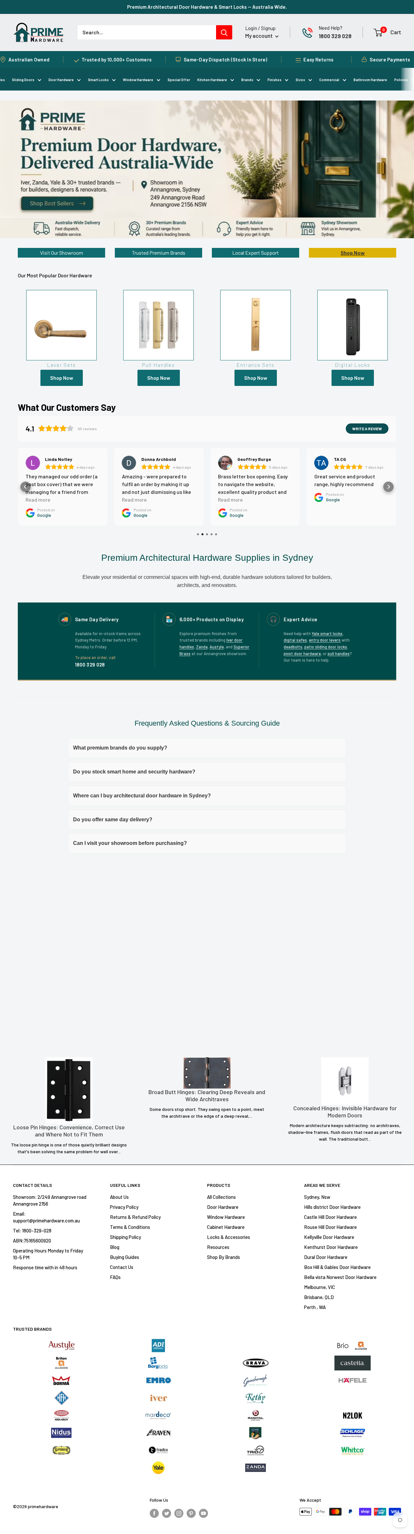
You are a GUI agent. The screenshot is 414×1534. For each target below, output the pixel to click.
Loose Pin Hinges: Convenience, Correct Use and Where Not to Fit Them (69, 1131)
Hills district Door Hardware (332, 1207)
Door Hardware (61, 80)
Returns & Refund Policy (135, 1217)
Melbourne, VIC (319, 1287)
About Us (119, 1197)
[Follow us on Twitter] (166, 1513)
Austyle (217, 646)
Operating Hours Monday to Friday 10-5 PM (48, 1254)
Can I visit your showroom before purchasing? (130, 843)
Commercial (329, 80)
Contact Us (121, 1267)
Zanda (202, 646)
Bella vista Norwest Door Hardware (340, 1277)
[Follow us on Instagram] (178, 1513)
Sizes (300, 80)
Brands (247, 80)
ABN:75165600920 (32, 1240)
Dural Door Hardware (325, 1257)
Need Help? (331, 28)
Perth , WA (315, 1307)
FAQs (115, 1277)
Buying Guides (124, 1257)
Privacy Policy (124, 1207)
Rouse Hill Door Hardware (330, 1227)
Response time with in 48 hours (45, 1267)
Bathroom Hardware (370, 80)
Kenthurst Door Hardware (331, 1247)
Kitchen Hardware (212, 80)
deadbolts (293, 646)
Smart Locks (98, 80)
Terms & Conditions (130, 1227)
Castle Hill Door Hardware (330, 1217)
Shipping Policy (125, 1237)
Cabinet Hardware (226, 1227)
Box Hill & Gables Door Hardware (337, 1267)
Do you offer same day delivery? (112, 819)
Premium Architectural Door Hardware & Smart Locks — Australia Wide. (207, 7)
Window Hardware (138, 80)
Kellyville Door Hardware (329, 1237)
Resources (218, 1247)
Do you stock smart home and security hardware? (134, 771)
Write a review (367, 428)
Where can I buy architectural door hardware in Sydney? (142, 795)
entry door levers (325, 640)
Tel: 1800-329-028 (32, 1230)
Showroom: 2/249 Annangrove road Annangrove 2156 (49, 1200)
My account (259, 35)
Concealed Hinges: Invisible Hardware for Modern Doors (345, 1112)
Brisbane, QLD (319, 1297)
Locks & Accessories (228, 1237)
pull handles (339, 653)
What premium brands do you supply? (120, 748)
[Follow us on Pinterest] (191, 1513)
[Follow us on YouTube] (203, 1513)
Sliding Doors (23, 80)
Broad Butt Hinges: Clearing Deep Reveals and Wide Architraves (206, 1096)
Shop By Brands (223, 1257)
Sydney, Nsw (317, 1197)
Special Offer (179, 80)
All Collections (221, 1197)
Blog (114, 1247)
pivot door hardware (302, 653)
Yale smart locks (327, 633)
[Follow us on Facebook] (154, 1513)
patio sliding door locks (325, 646)
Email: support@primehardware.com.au (46, 1217)
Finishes (274, 80)
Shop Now (353, 253)
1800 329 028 (335, 36)
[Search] (224, 32)
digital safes (295, 640)
